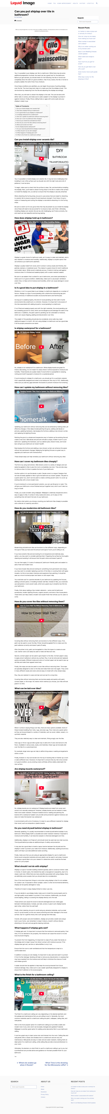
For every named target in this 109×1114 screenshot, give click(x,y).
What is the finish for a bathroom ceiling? (29, 135)
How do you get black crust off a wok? (87, 68)
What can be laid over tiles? (24, 124)
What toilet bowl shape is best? (86, 58)
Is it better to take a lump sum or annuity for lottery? (87, 32)
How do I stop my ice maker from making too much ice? (87, 37)
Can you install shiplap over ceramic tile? (28, 108)
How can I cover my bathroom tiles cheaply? (29, 118)
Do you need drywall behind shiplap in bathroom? (31, 128)
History (82, 3)
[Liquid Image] (23, 3)
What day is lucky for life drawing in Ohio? (86, 78)
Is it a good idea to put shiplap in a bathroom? (30, 112)
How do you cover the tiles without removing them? (31, 122)
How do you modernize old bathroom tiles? (28, 120)
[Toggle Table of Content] (46, 106)
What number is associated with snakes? (86, 42)
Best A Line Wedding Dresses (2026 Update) (87, 53)
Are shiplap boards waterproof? (26, 126)
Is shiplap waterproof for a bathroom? (27, 114)
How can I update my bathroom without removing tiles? (32, 116)
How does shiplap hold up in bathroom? (28, 110)
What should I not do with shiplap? (27, 130)
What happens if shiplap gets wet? (27, 132)
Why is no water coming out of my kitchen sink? (87, 47)
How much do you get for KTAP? (86, 63)
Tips (15, 1056)
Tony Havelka (19, 17)
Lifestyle (90, 3)
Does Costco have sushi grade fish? (87, 73)
